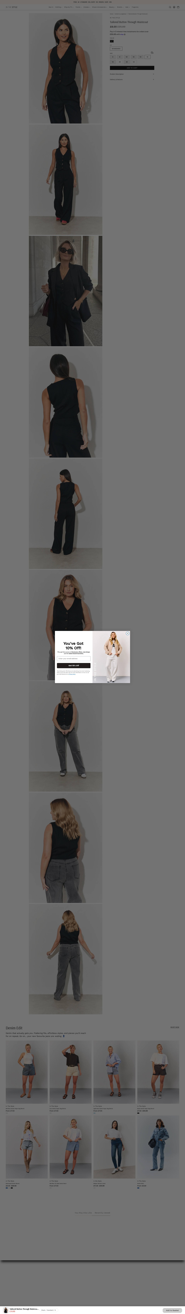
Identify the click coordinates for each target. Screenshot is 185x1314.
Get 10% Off (74, 665)
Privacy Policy (72, 674)
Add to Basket (172, 1310)
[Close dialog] (127, 633)
